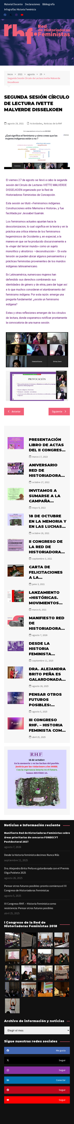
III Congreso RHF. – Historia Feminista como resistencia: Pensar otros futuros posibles (30, 906)
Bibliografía (48, 4)
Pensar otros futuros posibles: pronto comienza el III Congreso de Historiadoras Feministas (35, 888)
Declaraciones (32, 4)
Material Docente (13, 4)
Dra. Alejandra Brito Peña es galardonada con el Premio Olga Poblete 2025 (36, 870)
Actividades (36, 123)
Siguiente (57, 411)
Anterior (16, 411)
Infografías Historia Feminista (20, 9)
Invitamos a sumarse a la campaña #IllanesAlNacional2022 (47, 501)
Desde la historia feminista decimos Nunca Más (46, 654)
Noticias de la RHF (53, 123)
